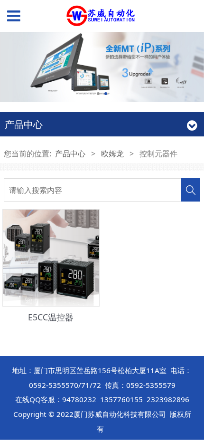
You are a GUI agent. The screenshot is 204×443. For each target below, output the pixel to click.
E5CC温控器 (51, 317)
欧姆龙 (112, 153)
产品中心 (70, 153)
